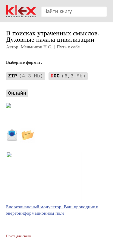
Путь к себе (68, 46)
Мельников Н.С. (36, 46)
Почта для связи (18, 236)
